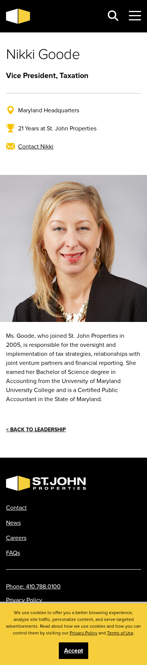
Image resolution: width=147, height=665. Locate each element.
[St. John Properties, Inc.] (51, 16)
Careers (16, 537)
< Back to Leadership (36, 429)
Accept (73, 650)
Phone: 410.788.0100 (33, 586)
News (13, 522)
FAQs (13, 553)
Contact (16, 507)
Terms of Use (120, 633)
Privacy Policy (24, 600)
